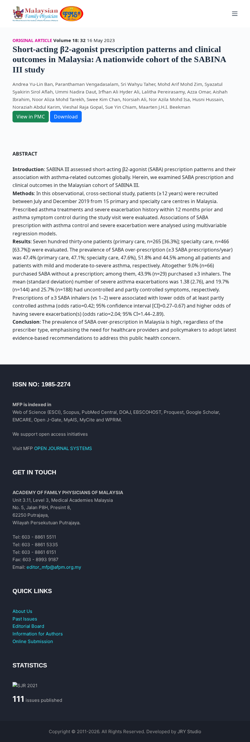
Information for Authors (37, 634)
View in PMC (30, 116)
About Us (22, 611)
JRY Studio (189, 731)
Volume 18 (65, 40)
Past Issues (24, 619)
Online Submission (32, 641)
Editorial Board (28, 626)
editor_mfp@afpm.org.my (54, 567)
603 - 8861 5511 (39, 537)
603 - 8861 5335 (40, 544)
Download (66, 116)
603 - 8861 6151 (39, 552)
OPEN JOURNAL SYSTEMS (63, 448)
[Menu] (235, 13)
